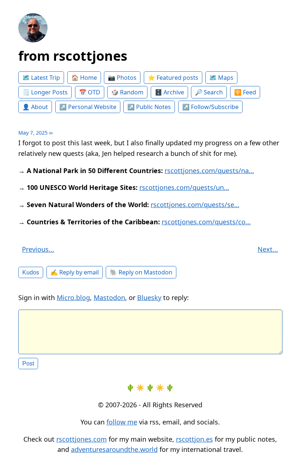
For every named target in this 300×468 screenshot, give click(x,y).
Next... (268, 249)
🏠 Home (84, 78)
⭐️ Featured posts (173, 78)
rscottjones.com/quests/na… (209, 170)
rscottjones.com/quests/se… (195, 204)
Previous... (38, 249)
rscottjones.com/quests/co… (206, 221)
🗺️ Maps (221, 78)
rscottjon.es (194, 439)
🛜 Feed (245, 92)
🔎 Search (209, 92)
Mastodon (109, 297)
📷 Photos (122, 78)
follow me (121, 422)
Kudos (30, 272)
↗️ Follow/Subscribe (210, 107)
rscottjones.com (81, 439)
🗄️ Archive (169, 92)
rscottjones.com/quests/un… (184, 187)
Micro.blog (73, 297)
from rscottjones (72, 56)
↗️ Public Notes (149, 107)
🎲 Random (127, 92)
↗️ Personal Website (87, 107)
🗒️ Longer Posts (45, 92)
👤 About (35, 107)
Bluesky (149, 297)
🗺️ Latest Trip (41, 78)
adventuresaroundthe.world (114, 449)
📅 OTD (89, 92)
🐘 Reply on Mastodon (141, 272)
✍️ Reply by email (74, 272)
